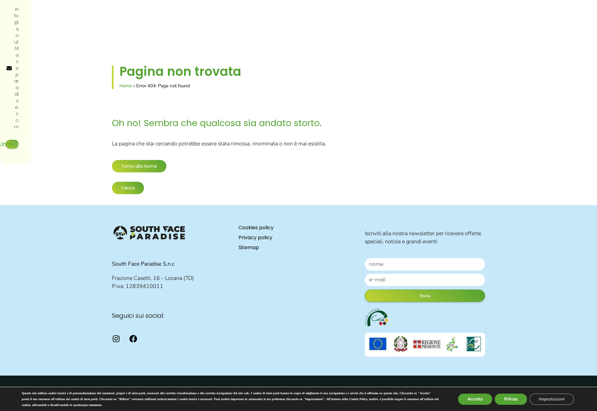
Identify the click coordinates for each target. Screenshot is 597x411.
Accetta (475, 399)
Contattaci (23, 144)
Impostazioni (552, 399)
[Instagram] (116, 339)
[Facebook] (133, 339)
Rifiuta (511, 399)
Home (125, 86)
